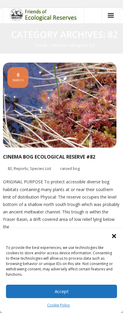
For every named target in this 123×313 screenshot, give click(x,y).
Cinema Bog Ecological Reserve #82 (49, 157)
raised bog (70, 168)
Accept (62, 291)
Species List (40, 168)
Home (40, 45)
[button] (114, 236)
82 (10, 168)
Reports (21, 168)
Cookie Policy (58, 305)
